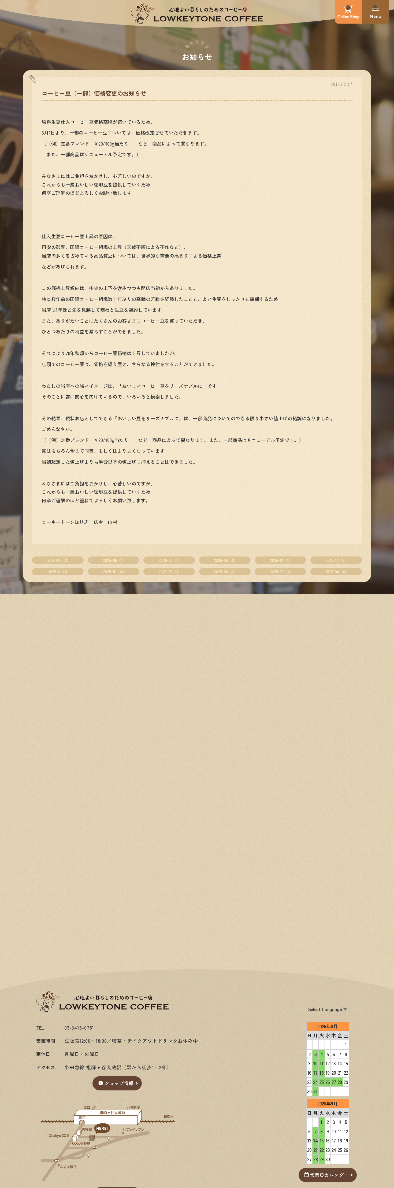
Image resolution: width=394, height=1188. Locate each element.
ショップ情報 (119, 1083)
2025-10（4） (114, 571)
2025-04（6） (337, 571)
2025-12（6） (336, 560)
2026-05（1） (170, 560)
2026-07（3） (59, 560)
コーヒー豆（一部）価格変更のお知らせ (94, 93)
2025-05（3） (281, 571)
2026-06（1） (114, 560)
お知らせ (197, 56)
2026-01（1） (281, 560)
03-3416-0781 (79, 1027)
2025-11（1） (59, 571)
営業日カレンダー (329, 1174)
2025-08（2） (225, 571)
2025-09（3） (170, 571)
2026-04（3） (226, 560)
